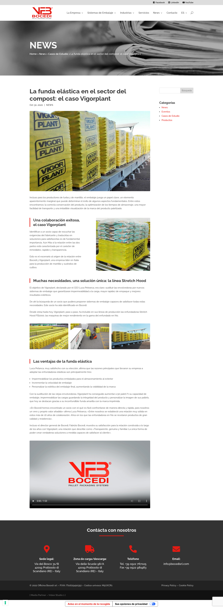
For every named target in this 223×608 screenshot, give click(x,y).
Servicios (144, 12)
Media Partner (38, 595)
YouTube (189, 3)
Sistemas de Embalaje (100, 12)
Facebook (160, 3)
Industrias (126, 12)
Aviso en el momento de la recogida (89, 603)
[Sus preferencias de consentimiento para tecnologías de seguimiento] (5, 603)
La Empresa (73, 12)
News (156, 12)
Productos (167, 120)
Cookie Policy (186, 585)
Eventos (166, 111)
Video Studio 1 (56, 595)
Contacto (172, 12)
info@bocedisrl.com (176, 563)
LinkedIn (175, 3)
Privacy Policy (168, 585)
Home (33, 54)
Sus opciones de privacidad (131, 603)
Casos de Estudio (58, 54)
